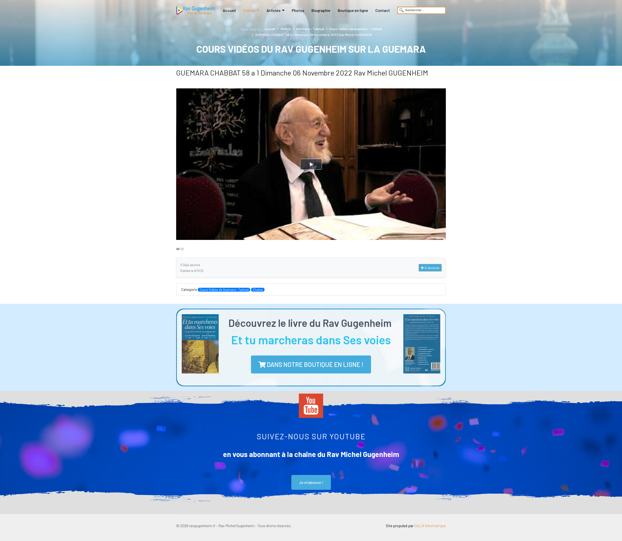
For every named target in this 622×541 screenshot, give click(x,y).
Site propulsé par (416, 525)
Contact (382, 10)
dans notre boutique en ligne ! (314, 364)
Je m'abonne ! (311, 482)
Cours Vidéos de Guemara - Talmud (224, 290)
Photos (298, 10)
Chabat (258, 290)
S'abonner (432, 268)
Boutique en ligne (353, 10)
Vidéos (249, 10)
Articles (273, 10)
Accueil (229, 10)
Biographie (320, 10)
